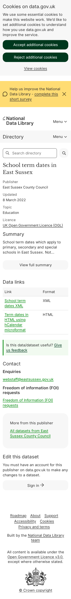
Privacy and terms (34, 527)
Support (51, 515)
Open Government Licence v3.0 (34, 557)
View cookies (35, 68)
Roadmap (18, 515)
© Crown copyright (35, 590)
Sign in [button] (33, 485)
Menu (58, 121)
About (35, 515)
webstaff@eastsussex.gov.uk (28, 379)
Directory (13, 137)
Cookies (47, 521)
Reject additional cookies (35, 57)
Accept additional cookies (35, 45)
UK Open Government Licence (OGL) (33, 225)
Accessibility (25, 521)
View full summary (35, 265)
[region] (35, 310)
